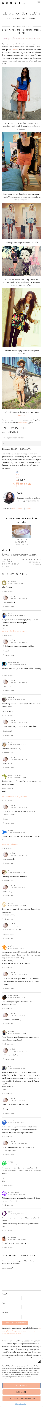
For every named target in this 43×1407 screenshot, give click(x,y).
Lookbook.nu (33, 556)
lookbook (23, 556)
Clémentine (13, 996)
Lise (10, 614)
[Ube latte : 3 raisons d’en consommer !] (21, 531)
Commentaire (7, 1268)
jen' (10, 1212)
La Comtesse (13, 1192)
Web (13, 508)
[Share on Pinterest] (9, 550)
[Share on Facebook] (3, 550)
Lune (10, 1066)
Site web (5, 1312)
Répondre (8, 591)
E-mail (4, 1303)
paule (10, 743)
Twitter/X (20, 508)
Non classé (27, 26)
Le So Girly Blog (21, 13)
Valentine (21, 415)
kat (9, 871)
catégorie (15, 49)
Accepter (21, 1385)
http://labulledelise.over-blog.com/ (14, 631)
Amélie (12, 596)
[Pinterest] (11, 3)
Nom (4, 1294)
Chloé (11, 903)
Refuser (21, 1392)
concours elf (9, 554)
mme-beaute (13, 662)
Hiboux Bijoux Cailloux (31, 561)
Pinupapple (13, 1031)
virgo (10, 1162)
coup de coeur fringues (26, 554)
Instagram (28, 508)
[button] (40, 3)
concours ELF (23, 422)
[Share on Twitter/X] (6, 550)
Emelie (11, 698)
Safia (10, 830)
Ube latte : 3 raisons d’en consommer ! (21, 542)
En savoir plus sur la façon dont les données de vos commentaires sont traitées (21, 1331)
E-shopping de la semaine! (10, 562)
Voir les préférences (21, 1398)
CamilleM (12, 581)
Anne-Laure (13, 1237)
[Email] (19, 3)
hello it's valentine (10, 556)
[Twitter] (3, 3)
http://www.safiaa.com (10, 844)
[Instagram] (7, 3)
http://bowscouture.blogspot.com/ (14, 796)
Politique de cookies (20, 1404)
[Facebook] (15, 3)
